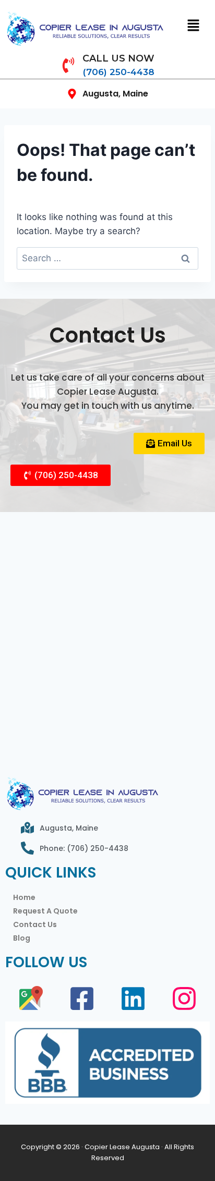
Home (24, 897)
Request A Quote (45, 911)
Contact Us (35, 924)
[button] (193, 26)
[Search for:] (107, 258)
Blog (21, 938)
